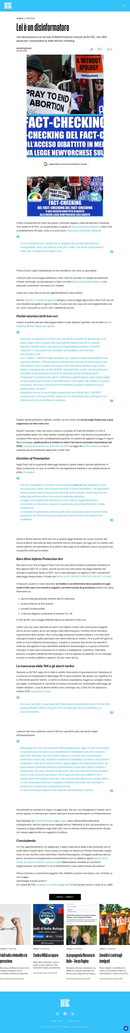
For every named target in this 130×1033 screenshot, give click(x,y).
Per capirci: (29, 472)
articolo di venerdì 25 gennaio (40, 300)
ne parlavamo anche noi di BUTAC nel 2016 (46, 446)
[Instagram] (57, 1013)
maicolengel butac (24, 48)
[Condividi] (91, 49)
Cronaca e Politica (8, 949)
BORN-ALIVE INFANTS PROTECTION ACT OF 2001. (84, 576)
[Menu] (123, 5)
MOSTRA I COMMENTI (65, 897)
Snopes (63, 820)
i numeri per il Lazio (40, 691)
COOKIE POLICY (74, 1021)
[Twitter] (72, 1013)
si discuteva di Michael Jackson (83, 230)
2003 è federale (91, 446)
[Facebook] (65, 1013)
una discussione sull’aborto (85, 226)
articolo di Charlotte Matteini (85, 281)
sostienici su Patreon (48, 884)
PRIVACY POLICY (57, 1021)
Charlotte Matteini (44, 820)
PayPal (68, 884)
